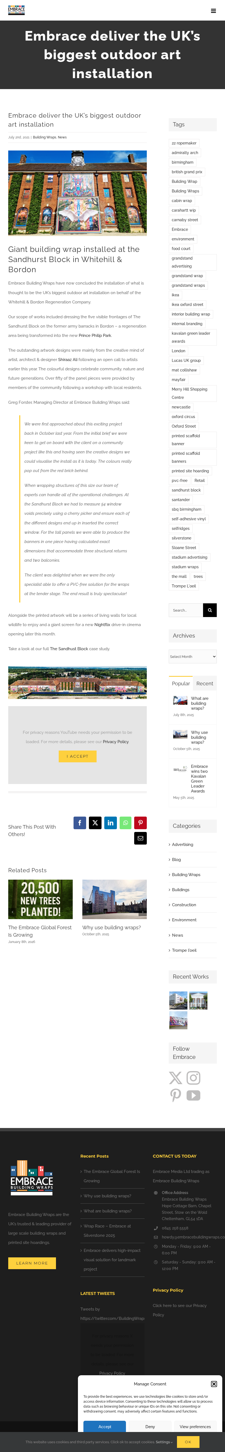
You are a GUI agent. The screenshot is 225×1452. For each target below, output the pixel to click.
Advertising (182, 844)
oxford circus (183, 416)
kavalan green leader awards (191, 337)
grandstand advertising (182, 262)
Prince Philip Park (95, 335)
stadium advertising (189, 557)
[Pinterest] (175, 1095)
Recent (204, 683)
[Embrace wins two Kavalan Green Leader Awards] (180, 768)
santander (181, 500)
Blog (176, 859)
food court (181, 248)
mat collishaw (184, 370)
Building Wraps (44, 137)
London (178, 351)
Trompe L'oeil (184, 586)
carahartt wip (184, 210)
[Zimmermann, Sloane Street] (178, 1000)
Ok (188, 1442)
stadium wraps (185, 567)
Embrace (180, 229)
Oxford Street (184, 426)
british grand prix (187, 172)
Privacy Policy (115, 741)
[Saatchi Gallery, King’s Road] (198, 1000)
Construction (184, 904)
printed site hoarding (190, 471)
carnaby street (185, 220)
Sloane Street (184, 547)
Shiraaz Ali (67, 359)
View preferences (195, 1426)
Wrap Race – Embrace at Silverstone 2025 (107, 1231)
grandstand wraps (188, 285)
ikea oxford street (187, 304)
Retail (200, 480)
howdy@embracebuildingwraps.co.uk (189, 1237)
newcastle (181, 407)
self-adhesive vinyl (189, 519)
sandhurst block (186, 490)
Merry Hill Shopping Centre (189, 393)
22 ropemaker (184, 143)
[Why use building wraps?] (180, 734)
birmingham (182, 162)
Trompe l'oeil (184, 950)
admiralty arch (185, 152)
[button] (214, 1384)
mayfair (178, 379)
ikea (175, 295)
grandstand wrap (187, 276)
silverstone (181, 538)
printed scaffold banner (186, 440)
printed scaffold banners (186, 457)
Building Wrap (184, 181)
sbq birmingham (186, 509)
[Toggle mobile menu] (214, 11)
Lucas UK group (186, 360)
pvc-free (179, 480)
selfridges (181, 528)
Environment (184, 919)
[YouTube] (193, 1095)
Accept (105, 1426)
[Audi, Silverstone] (198, 1020)
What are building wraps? (200, 703)
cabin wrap (182, 200)
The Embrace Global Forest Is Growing (112, 1176)
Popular (181, 683)
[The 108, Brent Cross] (178, 1020)
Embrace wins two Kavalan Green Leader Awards (199, 779)
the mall (179, 576)
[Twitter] (175, 1078)
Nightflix (102, 624)
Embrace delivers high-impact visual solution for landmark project (112, 1260)
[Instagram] (193, 1078)
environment (183, 239)
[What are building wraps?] (180, 700)
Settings (163, 1442)
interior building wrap (191, 314)
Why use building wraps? (111, 927)
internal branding (187, 324)
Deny (150, 1426)
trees (198, 576)
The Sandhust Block (69, 648)
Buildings (180, 889)
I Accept (78, 756)
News (62, 137)
